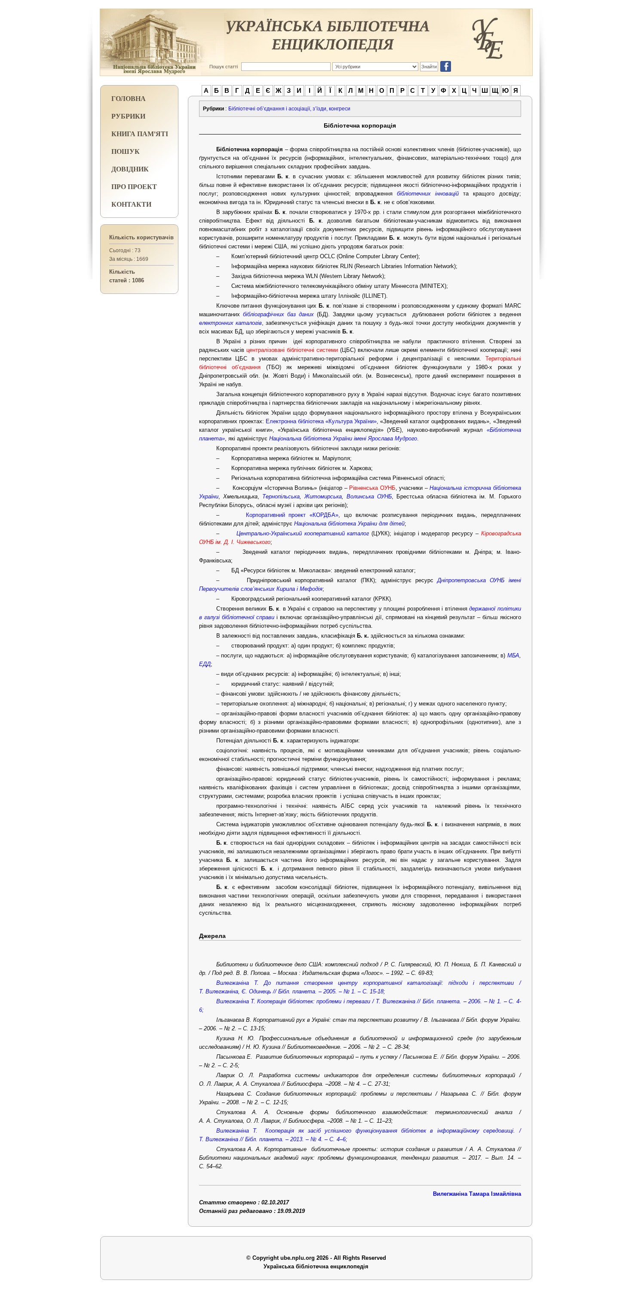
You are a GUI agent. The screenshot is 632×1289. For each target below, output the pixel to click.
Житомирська (323, 496)
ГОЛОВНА (128, 98)
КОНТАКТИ (131, 204)
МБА (513, 655)
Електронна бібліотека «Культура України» (321, 421)
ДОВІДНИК (130, 169)
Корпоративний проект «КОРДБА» (292, 515)
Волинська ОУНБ (369, 496)
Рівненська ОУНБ (372, 488)
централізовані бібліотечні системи (292, 350)
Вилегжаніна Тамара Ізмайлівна (477, 1194)
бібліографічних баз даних (278, 314)
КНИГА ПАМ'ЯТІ (139, 133)
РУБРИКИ (128, 116)
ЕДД (205, 664)
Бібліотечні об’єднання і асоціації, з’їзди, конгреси (289, 109)
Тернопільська (281, 496)
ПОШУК (125, 151)
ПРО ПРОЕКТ (134, 186)
